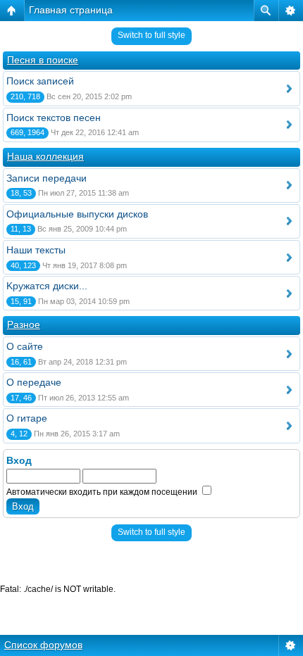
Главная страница (71, 9)
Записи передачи (46, 178)
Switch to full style (151, 35)
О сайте (24, 346)
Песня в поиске (42, 59)
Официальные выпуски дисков (77, 214)
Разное (23, 324)
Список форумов (43, 644)
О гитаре (26, 418)
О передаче (33, 382)
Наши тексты (36, 250)
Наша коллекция (45, 156)
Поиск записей (40, 81)
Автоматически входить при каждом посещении (102, 492)
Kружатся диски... (46, 285)
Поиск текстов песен (53, 117)
